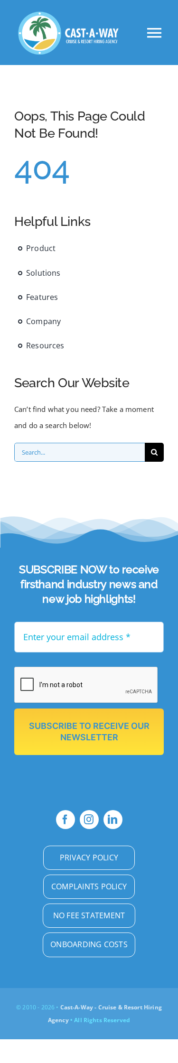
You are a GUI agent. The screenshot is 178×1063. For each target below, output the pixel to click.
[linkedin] (112, 819)
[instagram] (89, 819)
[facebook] (65, 819)
